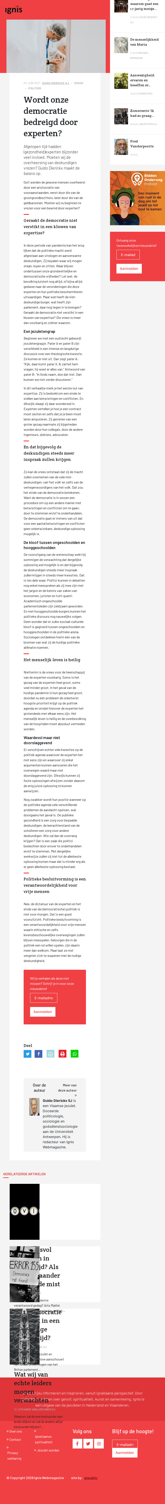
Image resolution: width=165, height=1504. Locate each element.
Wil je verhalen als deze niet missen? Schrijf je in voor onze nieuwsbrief (52, 983)
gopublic (91, 1478)
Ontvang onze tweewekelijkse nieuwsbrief (136, 242)
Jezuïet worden (48, 1450)
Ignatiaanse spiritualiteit (44, 1439)
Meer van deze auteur (67, 1087)
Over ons (15, 1431)
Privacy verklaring (14, 1455)
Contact (15, 1439)
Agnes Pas (146, 93)
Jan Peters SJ (147, 123)
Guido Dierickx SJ (56, 83)
